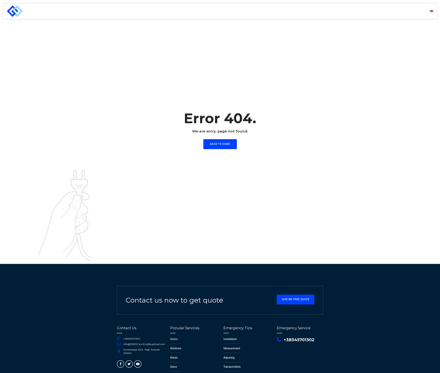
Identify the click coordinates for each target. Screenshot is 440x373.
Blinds (174, 357)
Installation (230, 339)
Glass (173, 366)
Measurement (231, 348)
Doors (174, 339)
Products (394, 11)
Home (333, 11)
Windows (175, 348)
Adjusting (229, 357)
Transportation (232, 366)
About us (352, 11)
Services (373, 11)
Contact (415, 11)
